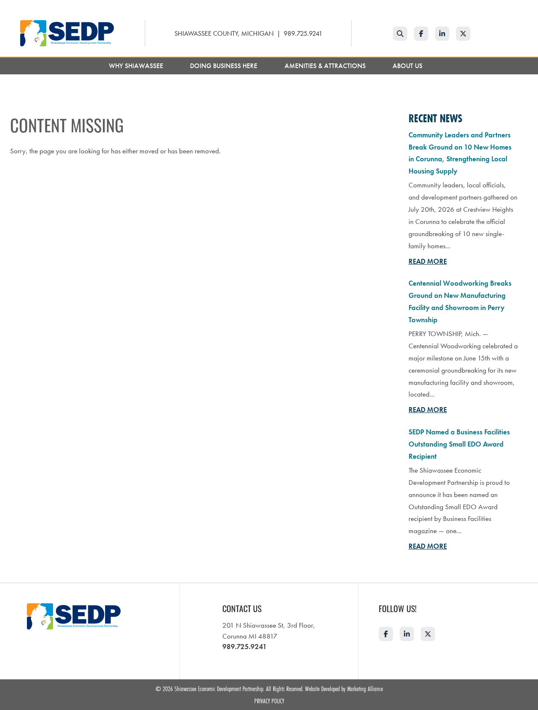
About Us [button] (408, 65)
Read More (428, 261)
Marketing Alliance (365, 688)
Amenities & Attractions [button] (326, 65)
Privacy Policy (269, 700)
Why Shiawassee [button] (137, 65)
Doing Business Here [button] (224, 65)
